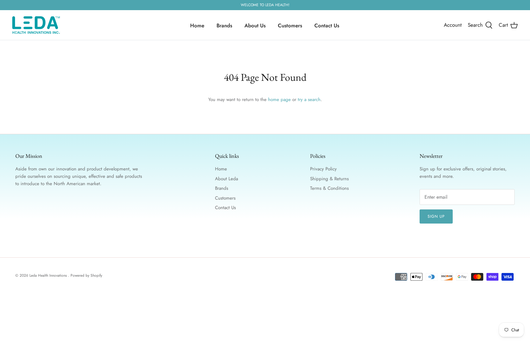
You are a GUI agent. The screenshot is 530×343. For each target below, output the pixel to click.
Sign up (436, 216)
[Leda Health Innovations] (36, 25)
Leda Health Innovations (48, 275)
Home (197, 25)
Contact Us (326, 25)
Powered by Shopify (86, 275)
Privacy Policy (323, 169)
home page (279, 99)
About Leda (226, 178)
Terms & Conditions (329, 188)
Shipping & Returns (329, 178)
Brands (224, 25)
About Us (255, 25)
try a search (309, 99)
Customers (290, 25)
